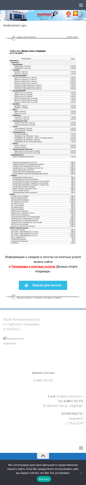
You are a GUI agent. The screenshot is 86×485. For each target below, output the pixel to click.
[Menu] (81, 5)
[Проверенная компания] (43, 345)
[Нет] (81, 472)
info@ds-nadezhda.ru (69, 396)
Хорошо (44, 479)
